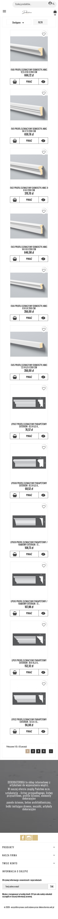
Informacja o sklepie (15, 871)
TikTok (35, 838)
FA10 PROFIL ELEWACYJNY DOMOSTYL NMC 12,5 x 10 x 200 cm (29, 71)
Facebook (23, 838)
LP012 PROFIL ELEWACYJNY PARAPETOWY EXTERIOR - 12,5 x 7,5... (29, 721)
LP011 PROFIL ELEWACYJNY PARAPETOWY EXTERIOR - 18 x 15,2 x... (29, 662)
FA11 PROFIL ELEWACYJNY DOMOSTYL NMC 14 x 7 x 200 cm (29, 130)
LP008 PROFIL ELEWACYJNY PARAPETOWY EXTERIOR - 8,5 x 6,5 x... (29, 484)
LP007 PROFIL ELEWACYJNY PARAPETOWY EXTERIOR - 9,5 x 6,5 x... (29, 425)
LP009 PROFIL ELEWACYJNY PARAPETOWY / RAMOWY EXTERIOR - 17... (29, 543)
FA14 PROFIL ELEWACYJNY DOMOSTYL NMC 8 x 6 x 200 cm (29, 307)
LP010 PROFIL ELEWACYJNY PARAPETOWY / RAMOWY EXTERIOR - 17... (29, 602)
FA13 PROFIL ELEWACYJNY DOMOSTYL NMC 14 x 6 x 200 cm (29, 248)
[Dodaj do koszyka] (15, 81)
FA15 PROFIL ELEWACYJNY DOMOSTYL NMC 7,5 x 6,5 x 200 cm (29, 366)
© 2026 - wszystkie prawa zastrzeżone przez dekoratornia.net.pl (29, 907)
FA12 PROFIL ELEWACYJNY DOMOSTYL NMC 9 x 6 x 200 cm (29, 189)
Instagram (29, 838)
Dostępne (18, 23)
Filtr (40, 22)
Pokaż (29, 81)
